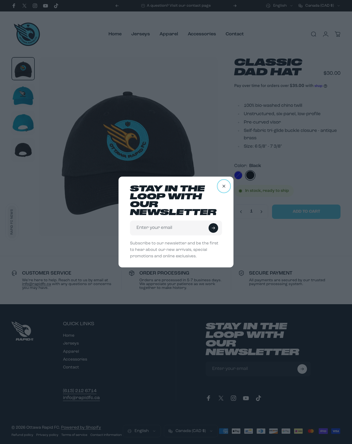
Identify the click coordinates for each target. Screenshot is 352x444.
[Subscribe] (213, 228)
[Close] (224, 186)
